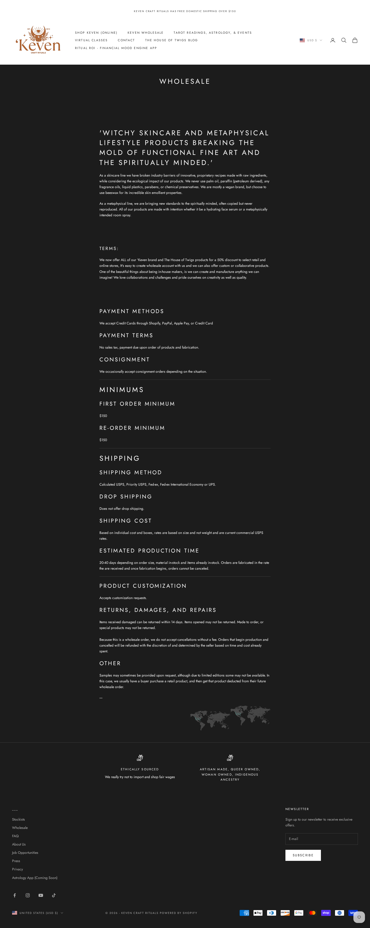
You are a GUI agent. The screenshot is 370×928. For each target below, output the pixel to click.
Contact (126, 40)
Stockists (18, 819)
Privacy (17, 869)
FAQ (15, 835)
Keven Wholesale (146, 32)
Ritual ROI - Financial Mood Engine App (116, 48)
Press (16, 860)
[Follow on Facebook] (14, 895)
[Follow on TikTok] (53, 895)
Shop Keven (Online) (96, 32)
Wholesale (20, 827)
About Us (19, 844)
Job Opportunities (25, 852)
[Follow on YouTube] (40, 895)
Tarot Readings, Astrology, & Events (213, 32)
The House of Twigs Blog (171, 40)
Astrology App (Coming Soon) (34, 877)
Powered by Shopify (178, 913)
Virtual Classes (91, 40)
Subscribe (303, 855)
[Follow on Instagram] (27, 895)
